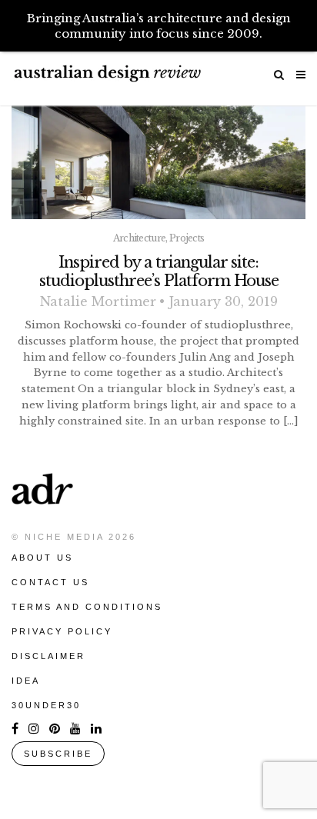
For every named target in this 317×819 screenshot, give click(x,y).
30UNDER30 (46, 705)
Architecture (139, 238)
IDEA (26, 680)
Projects (186, 238)
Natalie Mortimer (98, 301)
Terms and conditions (87, 606)
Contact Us (50, 582)
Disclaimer (48, 656)
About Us (42, 557)
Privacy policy (62, 631)
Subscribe (58, 753)
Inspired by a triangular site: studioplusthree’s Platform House (159, 271)
